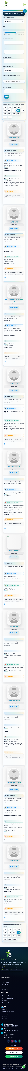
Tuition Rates (5, 984)
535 (14, 113)
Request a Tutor (6, 980)
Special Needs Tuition (8, 987)
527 (19, 107)
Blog (17, 1068)
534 (9, 113)
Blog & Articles (6, 1003)
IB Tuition (4, 1018)
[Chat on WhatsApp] (22, 1065)
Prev (10, 107)
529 (9, 110)
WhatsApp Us (14, 1056)
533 (5, 113)
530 (14, 110)
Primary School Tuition (8, 1011)
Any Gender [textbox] (8, 21)
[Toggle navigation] (25, 4)
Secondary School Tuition (8, 1014)
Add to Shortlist (14, 144)
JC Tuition (4, 1016)
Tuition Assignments (7, 998)
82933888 (7, 1026)
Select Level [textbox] (8, 70)
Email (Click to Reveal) (11, 1030)
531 (18, 110)
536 (18, 113)
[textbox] (5, 42)
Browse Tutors (14, 1052)
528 (5, 110)
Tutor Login (5, 1000)
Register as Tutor (6, 996)
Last (10, 117)
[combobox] (14, 21)
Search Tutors (5, 982)
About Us (4, 1009)
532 (23, 110)
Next (5, 117)
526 (15, 107)
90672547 (14, 1026)
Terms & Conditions (8, 1068)
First (5, 107)
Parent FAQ (5, 989)
